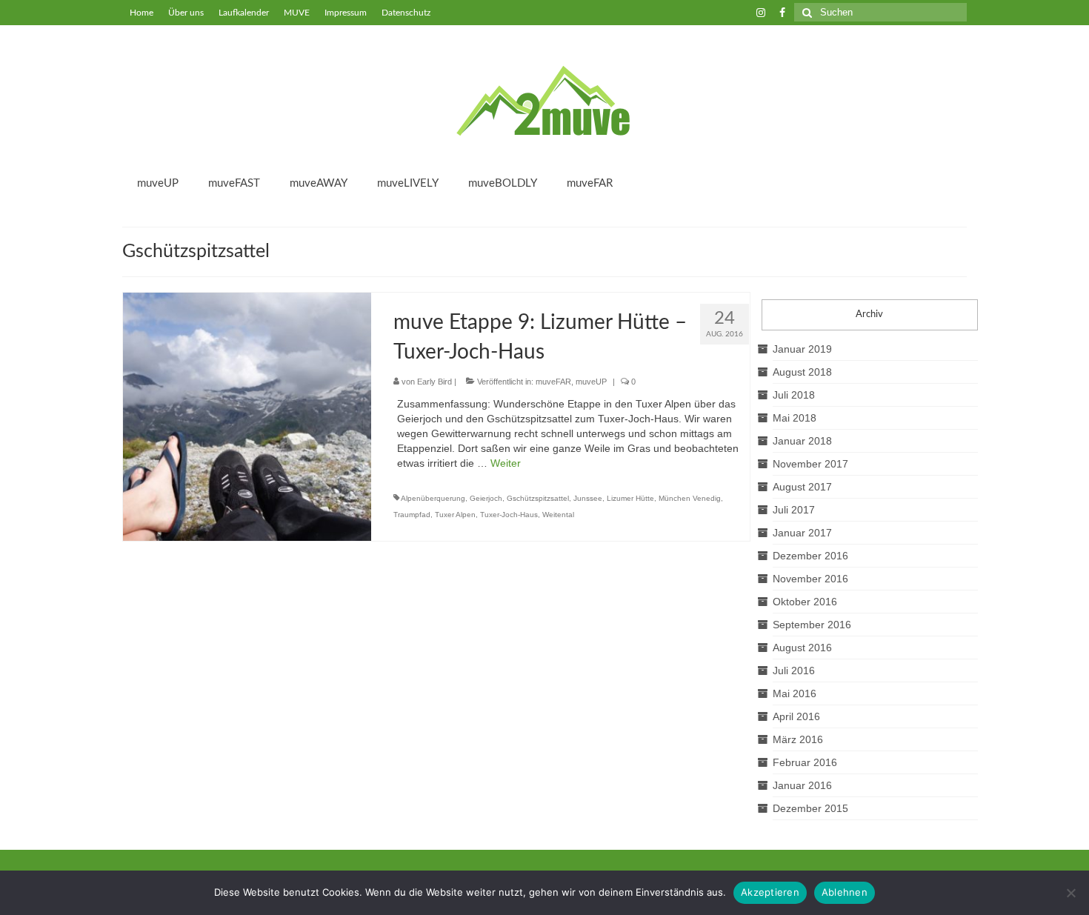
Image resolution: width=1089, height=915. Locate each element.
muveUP (591, 381)
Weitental (558, 514)
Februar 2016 (805, 762)
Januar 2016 (802, 785)
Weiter (505, 463)
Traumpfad (411, 514)
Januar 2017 (802, 533)
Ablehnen (844, 892)
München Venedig (690, 498)
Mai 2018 (794, 418)
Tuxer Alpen (455, 514)
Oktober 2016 (805, 602)
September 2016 (812, 624)
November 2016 (810, 579)
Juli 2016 (794, 670)
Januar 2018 (802, 441)
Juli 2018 (794, 395)
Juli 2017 (794, 510)
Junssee (587, 498)
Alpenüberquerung (433, 498)
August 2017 (802, 487)
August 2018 (802, 372)
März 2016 (798, 739)
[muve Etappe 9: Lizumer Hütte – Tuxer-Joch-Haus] (247, 416)
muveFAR (553, 381)
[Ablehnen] (1070, 892)
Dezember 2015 (810, 808)
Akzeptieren (770, 892)
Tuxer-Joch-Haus (509, 514)
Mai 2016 (794, 693)
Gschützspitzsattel (538, 498)
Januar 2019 (802, 349)
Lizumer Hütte (630, 498)
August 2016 (802, 647)
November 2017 (810, 464)
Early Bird (434, 381)
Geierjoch (486, 498)
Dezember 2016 (810, 556)
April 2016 (796, 716)
